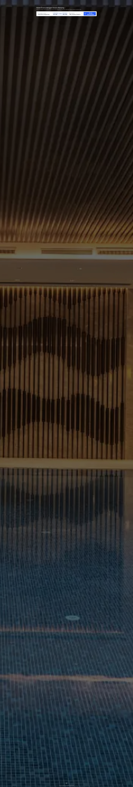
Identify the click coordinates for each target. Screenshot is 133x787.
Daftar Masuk (55, 13)
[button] (109, 2)
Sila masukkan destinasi (42, 13)
